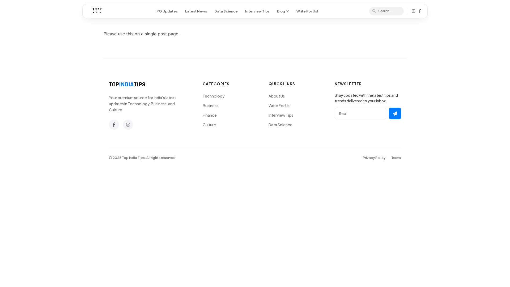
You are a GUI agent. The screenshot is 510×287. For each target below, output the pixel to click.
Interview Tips (257, 11)
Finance (210, 115)
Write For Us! (307, 11)
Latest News (196, 11)
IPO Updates (166, 11)
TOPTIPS (127, 84)
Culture (209, 124)
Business (210, 105)
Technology (213, 96)
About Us (277, 96)
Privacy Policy (374, 157)
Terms (396, 157)
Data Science (226, 11)
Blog (281, 11)
